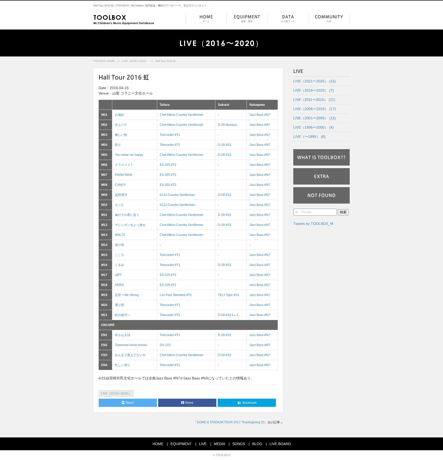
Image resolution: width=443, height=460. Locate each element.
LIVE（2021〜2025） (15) (314, 81)
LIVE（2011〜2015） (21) (314, 100)
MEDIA (219, 444)
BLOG (257, 444)
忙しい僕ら (122, 365)
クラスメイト (124, 165)
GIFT (118, 275)
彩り (118, 145)
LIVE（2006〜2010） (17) (314, 109)
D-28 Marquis (227, 125)
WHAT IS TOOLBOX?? (321, 157)
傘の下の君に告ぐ (127, 215)
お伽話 (119, 115)
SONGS (238, 444)
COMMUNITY (329, 18)
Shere (188, 403)
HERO (119, 285)
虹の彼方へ (122, 315)
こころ (119, 255)
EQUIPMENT (247, 18)
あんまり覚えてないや (130, 355)
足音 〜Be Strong (127, 295)
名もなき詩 (122, 335)
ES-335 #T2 (168, 275)
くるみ (119, 265)
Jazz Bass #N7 (259, 115)
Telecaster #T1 (170, 135)
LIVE (203, 444)
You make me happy (129, 155)
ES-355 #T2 (168, 165)
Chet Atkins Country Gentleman (181, 115)
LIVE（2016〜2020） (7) (313, 90)
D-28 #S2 (224, 145)
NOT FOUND (321, 195)
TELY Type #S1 (228, 295)
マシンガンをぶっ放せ (130, 225)
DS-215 (165, 345)
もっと (119, 205)
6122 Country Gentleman (177, 195)
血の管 (119, 245)
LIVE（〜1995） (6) (309, 137)
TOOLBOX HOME (104, 61)
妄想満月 (121, 195)
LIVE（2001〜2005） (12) (314, 118)
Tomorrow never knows (131, 345)
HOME (206, 18)
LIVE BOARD (280, 444)
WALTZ (120, 235)
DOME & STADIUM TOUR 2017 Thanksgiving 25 (231, 422)
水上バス (121, 125)
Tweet (129, 403)
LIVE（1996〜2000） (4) (313, 127)
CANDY (120, 185)
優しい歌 (121, 135)
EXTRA (321, 176)
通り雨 (119, 305)
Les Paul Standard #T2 (176, 295)
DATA (288, 18)
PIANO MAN (123, 175)
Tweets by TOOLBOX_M (313, 224)
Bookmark (249, 403)
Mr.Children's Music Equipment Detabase (123, 19)
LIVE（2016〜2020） (135, 61)
